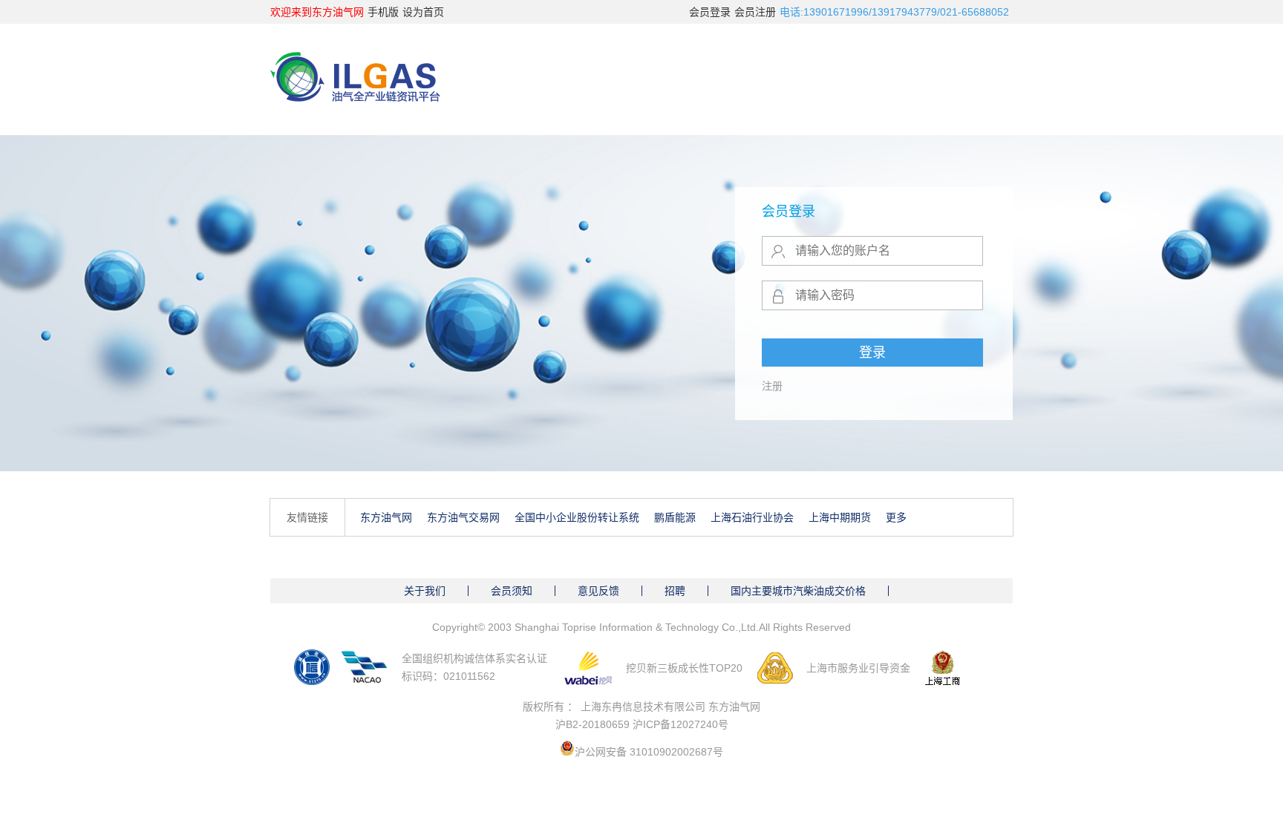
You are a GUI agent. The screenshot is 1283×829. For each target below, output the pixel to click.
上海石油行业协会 (752, 517)
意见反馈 (598, 591)
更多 (896, 517)
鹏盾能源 (675, 517)
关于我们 (424, 591)
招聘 (675, 591)
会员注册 (755, 12)
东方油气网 (386, 517)
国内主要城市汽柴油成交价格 (798, 591)
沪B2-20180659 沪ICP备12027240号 (641, 724)
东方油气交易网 (463, 517)
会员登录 (710, 12)
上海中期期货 (840, 517)
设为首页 (423, 12)
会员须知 (511, 591)
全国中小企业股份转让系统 (577, 517)
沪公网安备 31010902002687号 (649, 752)
